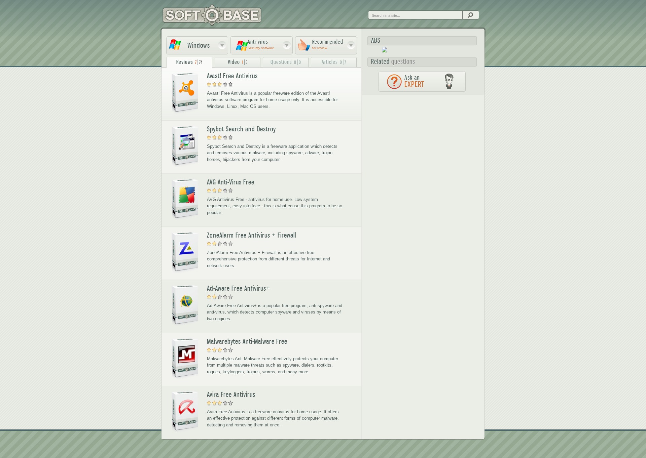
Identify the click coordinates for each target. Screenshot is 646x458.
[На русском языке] (373, 10)
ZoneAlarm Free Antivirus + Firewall (251, 235)
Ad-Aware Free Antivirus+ (238, 288)
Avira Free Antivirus (231, 394)
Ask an (414, 81)
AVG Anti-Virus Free (230, 182)
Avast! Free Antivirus (232, 76)
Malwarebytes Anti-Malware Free (247, 341)
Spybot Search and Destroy (241, 129)
